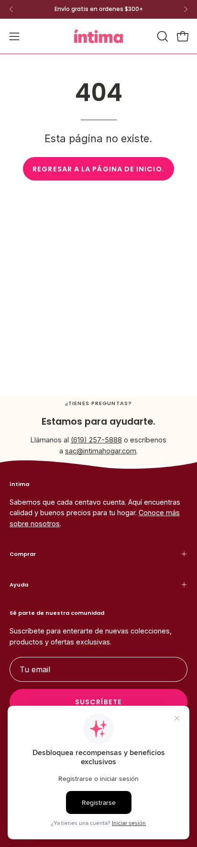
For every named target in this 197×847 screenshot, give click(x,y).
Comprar (23, 554)
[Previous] (11, 9)
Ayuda (19, 584)
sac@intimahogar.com (100, 451)
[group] (98, 9)
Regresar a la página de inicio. (98, 169)
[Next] (185, 9)
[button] (161, 36)
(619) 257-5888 (96, 440)
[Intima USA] (98, 36)
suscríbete (98, 702)
